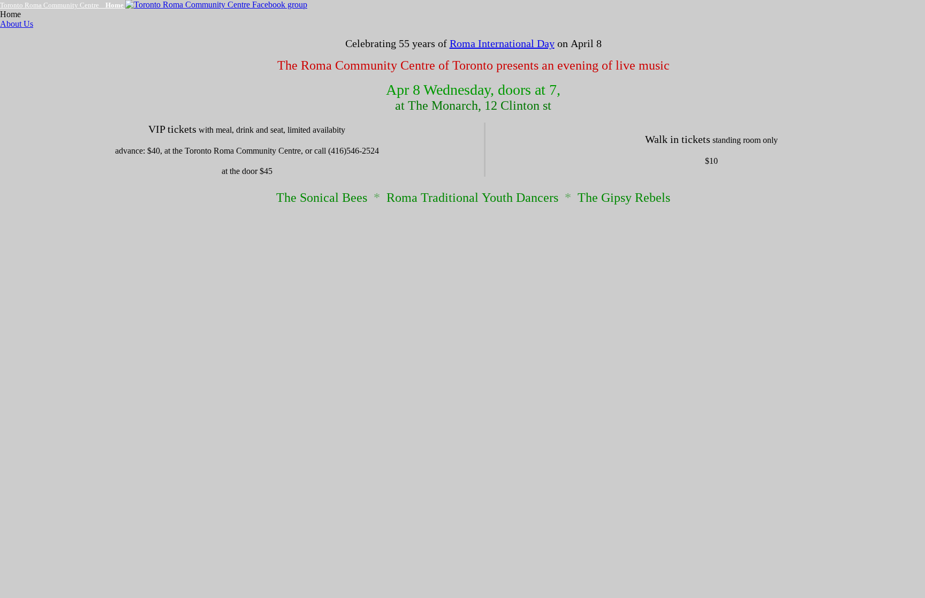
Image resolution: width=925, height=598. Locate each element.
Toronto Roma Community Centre (62, 5)
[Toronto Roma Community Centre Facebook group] (216, 4)
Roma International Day (502, 43)
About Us (16, 23)
